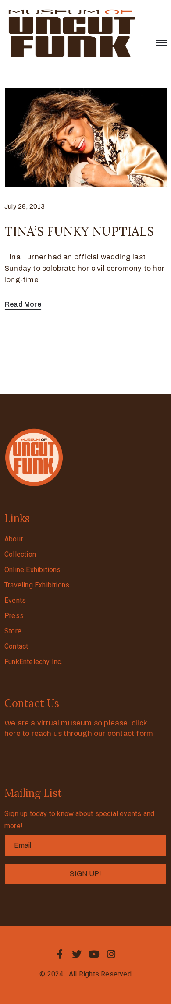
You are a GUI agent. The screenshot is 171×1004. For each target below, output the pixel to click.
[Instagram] (111, 954)
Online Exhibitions (32, 570)
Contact (16, 646)
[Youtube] (94, 954)
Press (14, 616)
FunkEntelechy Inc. (33, 662)
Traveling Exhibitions (36, 585)
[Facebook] (60, 954)
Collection (20, 554)
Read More (23, 304)
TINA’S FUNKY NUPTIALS (79, 231)
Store (12, 631)
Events (15, 600)
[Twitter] (77, 954)
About (13, 539)
